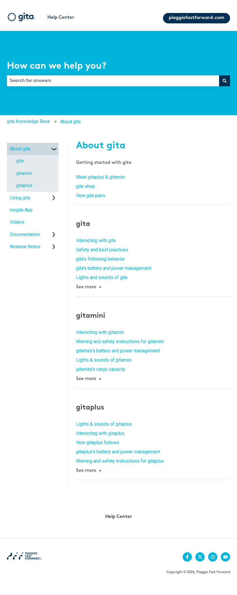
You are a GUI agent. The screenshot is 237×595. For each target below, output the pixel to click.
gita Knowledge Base (28, 121)
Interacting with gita (96, 240)
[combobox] (113, 80)
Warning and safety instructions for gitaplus (120, 461)
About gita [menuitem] (20, 148)
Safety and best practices (102, 249)
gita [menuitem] (20, 161)
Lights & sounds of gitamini (104, 360)
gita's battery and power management (113, 268)
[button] (53, 149)
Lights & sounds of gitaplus (104, 424)
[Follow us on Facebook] (187, 557)
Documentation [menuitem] (25, 234)
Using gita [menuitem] (20, 198)
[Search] (224, 80)
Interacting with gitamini (100, 332)
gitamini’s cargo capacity (100, 369)
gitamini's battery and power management (118, 350)
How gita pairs (90, 195)
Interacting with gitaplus (100, 433)
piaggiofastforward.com (196, 18)
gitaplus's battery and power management (118, 451)
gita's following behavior (100, 259)
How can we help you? (56, 66)
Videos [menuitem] (17, 222)
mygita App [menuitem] (21, 210)
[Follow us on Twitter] (200, 557)
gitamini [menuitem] (24, 173)
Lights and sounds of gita (101, 277)
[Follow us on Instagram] (212, 557)
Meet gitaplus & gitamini (100, 177)
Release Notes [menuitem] (25, 246)
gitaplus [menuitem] (24, 185)
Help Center (60, 18)
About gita (70, 121)
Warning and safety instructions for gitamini (120, 341)
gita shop (85, 186)
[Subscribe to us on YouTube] (225, 557)
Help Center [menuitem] (118, 517)
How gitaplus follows (97, 442)
